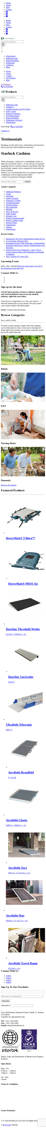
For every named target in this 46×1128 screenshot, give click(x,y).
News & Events (12, 212)
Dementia (9, 196)
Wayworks (7, 1125)
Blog (8, 7)
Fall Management (12, 203)
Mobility (9, 209)
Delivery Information (9, 1101)
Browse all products (8, 485)
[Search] (3, 44)
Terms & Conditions (9, 1097)
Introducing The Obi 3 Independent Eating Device (25, 239)
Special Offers (11, 223)
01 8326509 (8, 87)
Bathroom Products (13, 192)
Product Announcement (15, 218)
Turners (9, 227)
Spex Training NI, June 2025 (17, 256)
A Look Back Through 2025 (17, 241)
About (8, 5)
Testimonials (11, 225)
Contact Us (5, 131)
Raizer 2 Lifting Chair (14, 220)
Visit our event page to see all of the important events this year (21, 267)
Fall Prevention (12, 205)
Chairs (8, 194)
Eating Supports (12, 198)
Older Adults (11, 214)
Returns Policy (6, 1106)
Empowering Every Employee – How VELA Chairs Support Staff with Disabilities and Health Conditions (25, 252)
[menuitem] (10, 56)
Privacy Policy (6, 1093)
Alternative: (5, 1005)
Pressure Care (11, 216)
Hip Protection (11, 207)
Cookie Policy (6, 1089)
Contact (9, 10)
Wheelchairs (10, 229)
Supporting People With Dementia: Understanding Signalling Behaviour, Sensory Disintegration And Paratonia (25, 245)
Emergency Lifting (13, 200)
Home (8, 3)
